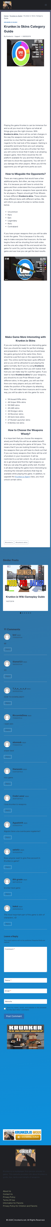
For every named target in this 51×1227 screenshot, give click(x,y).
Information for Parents (13, 1203)
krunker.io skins (21, 542)
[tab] (20, 613)
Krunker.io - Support (13, 36)
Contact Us (8, 1194)
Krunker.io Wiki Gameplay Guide (25, 596)
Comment (10, 949)
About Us (7, 1191)
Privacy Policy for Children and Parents (20, 1206)
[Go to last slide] (7, 588)
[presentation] (25, 578)
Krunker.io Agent (22, 476)
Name (8, 980)
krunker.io (9, 542)
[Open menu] (45, 5)
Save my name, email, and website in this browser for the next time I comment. (27, 1009)
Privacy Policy (9, 1197)
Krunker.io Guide (10, 22)
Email (8, 991)
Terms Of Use (9, 1200)
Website (8, 1001)
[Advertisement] (25, 95)
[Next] (44, 588)
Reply (8, 649)
